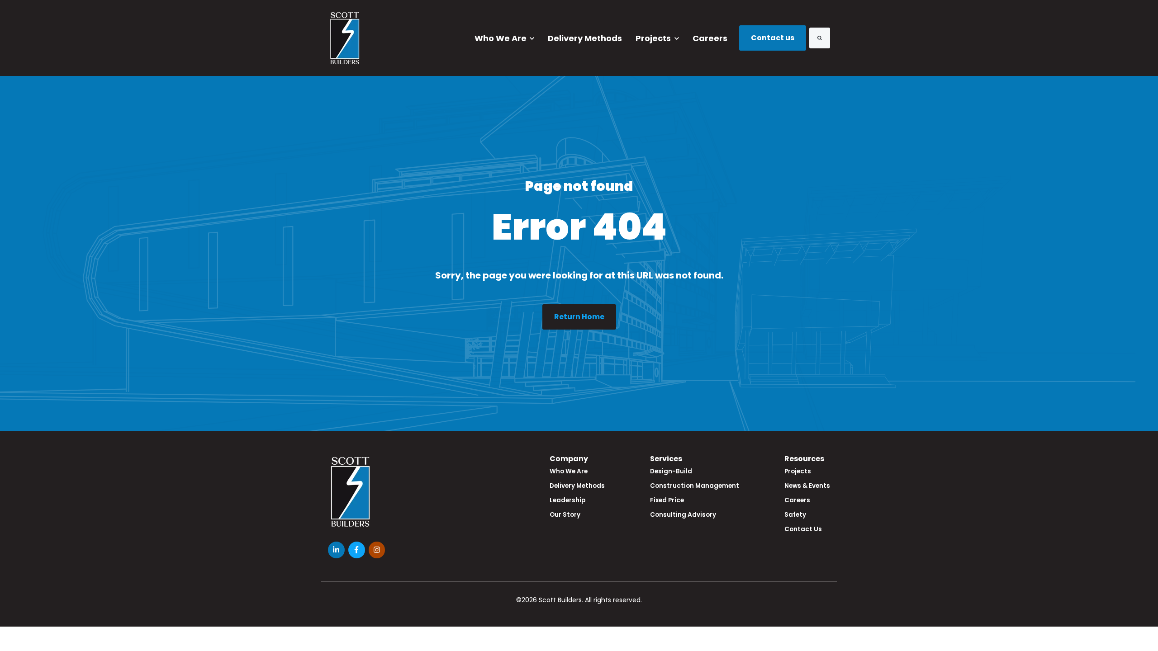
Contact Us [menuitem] (803, 529)
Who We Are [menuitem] (569, 471)
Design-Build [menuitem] (671, 471)
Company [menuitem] (569, 458)
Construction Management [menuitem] (694, 485)
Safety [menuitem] (795, 514)
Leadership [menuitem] (567, 500)
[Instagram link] (377, 550)
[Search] (819, 38)
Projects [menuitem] (797, 471)
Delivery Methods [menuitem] (577, 485)
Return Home (579, 316)
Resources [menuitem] (804, 458)
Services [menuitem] (666, 458)
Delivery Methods (585, 38)
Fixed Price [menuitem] (667, 500)
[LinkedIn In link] (336, 550)
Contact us (772, 38)
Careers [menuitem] (797, 500)
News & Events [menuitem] (807, 485)
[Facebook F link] (356, 550)
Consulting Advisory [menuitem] (683, 514)
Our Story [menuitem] (565, 514)
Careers (710, 38)
